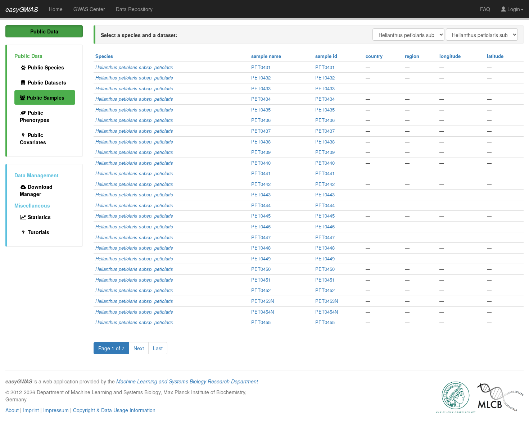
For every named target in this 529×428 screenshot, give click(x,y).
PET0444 (261, 205)
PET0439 (261, 152)
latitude (495, 56)
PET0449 (261, 258)
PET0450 (261, 268)
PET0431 (261, 67)
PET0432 (261, 77)
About (12, 410)
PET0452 (261, 290)
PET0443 (261, 194)
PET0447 (261, 237)
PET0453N (262, 300)
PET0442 (261, 184)
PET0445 (261, 215)
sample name (266, 56)
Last (158, 348)
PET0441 (261, 173)
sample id (326, 56)
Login (513, 9)
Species (104, 56)
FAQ (485, 9)
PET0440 (261, 162)
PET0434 (261, 98)
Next (139, 348)
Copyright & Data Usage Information (114, 410)
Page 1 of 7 (111, 348)
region (412, 56)
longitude (450, 56)
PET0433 (261, 88)
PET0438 (261, 141)
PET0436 (261, 120)
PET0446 (261, 226)
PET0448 (261, 247)
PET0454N (262, 311)
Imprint (31, 410)
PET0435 (261, 109)
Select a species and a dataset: (139, 34)
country (374, 56)
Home (56, 9)
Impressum (56, 410)
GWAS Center (89, 9)
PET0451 (261, 279)
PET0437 (261, 130)
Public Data (44, 31)
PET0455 (261, 322)
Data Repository (134, 9)
